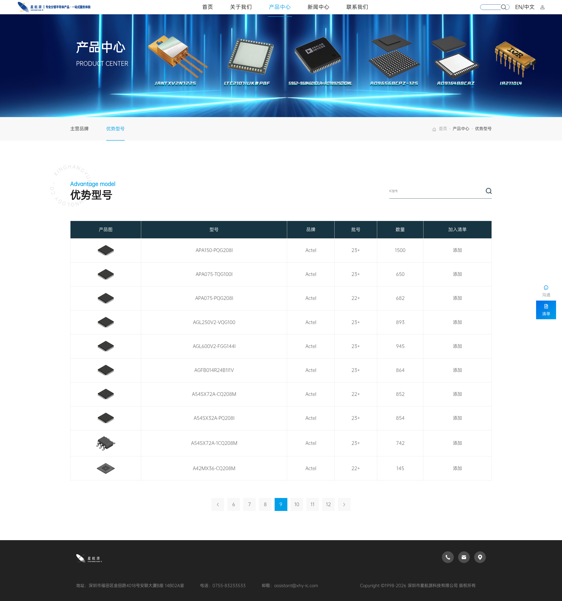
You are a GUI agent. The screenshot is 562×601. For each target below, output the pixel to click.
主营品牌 (79, 129)
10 (296, 504)
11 (313, 504)
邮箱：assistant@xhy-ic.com (290, 585)
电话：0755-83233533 (223, 585)
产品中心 (461, 128)
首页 (443, 128)
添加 (457, 250)
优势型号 (115, 129)
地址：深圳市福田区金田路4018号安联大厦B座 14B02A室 (130, 585)
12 (328, 504)
